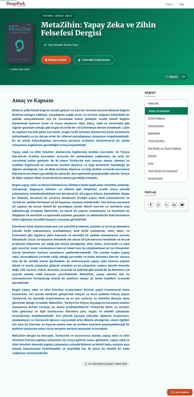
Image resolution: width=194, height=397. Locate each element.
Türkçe (169, 4)
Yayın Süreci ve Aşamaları (163, 170)
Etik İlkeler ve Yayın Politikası (164, 148)
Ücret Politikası (156, 118)
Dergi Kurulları (156, 125)
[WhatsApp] (158, 205)
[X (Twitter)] (166, 205)
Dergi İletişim (155, 178)
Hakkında (153, 103)
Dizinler (152, 155)
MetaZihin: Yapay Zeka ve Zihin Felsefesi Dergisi (98, 28)
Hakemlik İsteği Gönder (96, 59)
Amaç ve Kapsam (159, 110)
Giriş (181, 4)
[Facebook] (150, 205)
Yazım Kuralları (156, 140)
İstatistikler (154, 133)
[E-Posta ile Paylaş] (182, 205)
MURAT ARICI (63, 16)
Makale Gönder (57, 59)
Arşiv (151, 163)
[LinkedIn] (174, 205)
